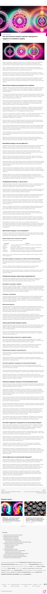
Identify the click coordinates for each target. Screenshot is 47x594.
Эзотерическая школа (37, 562)
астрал (16, 564)
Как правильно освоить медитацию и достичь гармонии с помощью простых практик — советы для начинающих (35, 519)
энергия (21, 574)
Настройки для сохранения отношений (12, 562)
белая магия (21, 564)
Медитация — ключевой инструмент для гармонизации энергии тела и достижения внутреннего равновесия (11, 519)
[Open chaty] (44, 591)
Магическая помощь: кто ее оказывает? (11, 539)
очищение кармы (38, 568)
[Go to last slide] (3, 513)
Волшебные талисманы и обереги (11, 544)
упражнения (8, 572)
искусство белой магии (20, 566)
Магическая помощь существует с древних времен (15, 550)
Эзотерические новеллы (7, 34)
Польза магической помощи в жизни (11, 549)
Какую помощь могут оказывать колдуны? (13, 540)
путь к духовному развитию (25, 570)
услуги (12, 572)
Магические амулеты (9, 547)
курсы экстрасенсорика (4, 568)
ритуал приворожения (34, 570)
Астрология (3, 562)
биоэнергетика (34, 564)
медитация (25, 568)
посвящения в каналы (5, 570)
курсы (43, 566)
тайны (44, 570)
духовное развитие (13, 566)
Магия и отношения (36, 586)
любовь (9, 568)
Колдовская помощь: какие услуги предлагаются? (13, 543)
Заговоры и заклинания (9, 546)
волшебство (41, 564)
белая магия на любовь (26, 564)
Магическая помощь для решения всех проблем (13, 534)
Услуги (40, 584)
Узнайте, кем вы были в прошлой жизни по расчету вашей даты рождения (11, 491)
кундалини (38, 566)
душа (16, 566)
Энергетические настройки (26, 584)
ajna (4, 40)
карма (31, 566)
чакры (19, 572)
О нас (9, 584)
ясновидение (27, 574)
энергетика (39, 572)
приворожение (12, 570)
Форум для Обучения (15, 586)
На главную (4, 584)
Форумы (5, 586)
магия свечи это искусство (19, 568)
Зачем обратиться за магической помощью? (12, 557)
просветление (18, 570)
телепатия (3, 572)
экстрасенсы (33, 572)
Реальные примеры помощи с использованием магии (14, 554)
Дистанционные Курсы (15, 584)
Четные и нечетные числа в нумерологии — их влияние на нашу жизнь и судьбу (35, 491)
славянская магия (40, 570)
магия (13, 568)
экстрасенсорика (25, 572)
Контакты (26, 586)
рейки (30, 570)
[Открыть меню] (45, 2)
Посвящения (35, 584)
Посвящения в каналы (25, 562)
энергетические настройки (10, 574)
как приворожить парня (26, 566)
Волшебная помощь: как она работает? (11, 536)
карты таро (34, 566)
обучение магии (31, 568)
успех (16, 572)
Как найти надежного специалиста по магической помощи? (16, 553)
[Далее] (44, 513)
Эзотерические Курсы (8, 564)
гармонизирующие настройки (5, 566)
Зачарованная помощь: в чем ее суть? (11, 537)
